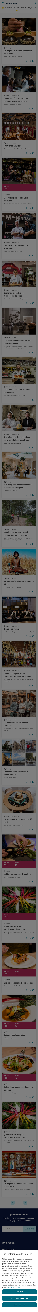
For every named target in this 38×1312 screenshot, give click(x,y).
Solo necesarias (19, 1305)
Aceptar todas (19, 1292)
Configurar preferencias (19, 1298)
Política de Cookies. (13, 1287)
